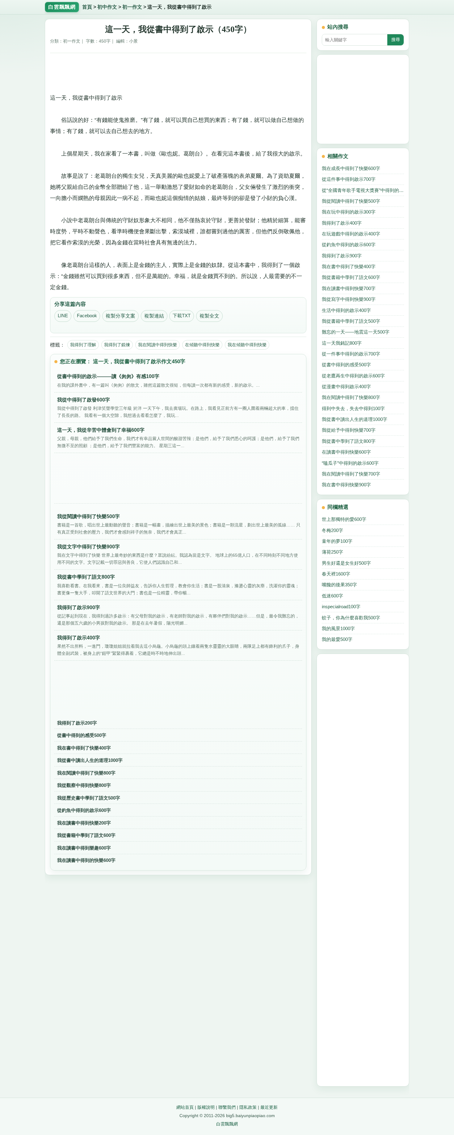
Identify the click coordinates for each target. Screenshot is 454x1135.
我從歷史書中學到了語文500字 (88, 797)
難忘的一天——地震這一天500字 (355, 332)
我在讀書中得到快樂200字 (84, 822)
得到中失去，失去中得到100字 (353, 408)
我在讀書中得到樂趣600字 (84, 847)
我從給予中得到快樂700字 (349, 430)
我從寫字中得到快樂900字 (349, 299)
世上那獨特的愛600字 (344, 519)
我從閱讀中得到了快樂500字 (351, 201)
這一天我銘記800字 (342, 343)
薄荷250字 (332, 552)
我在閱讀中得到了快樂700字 (351, 473)
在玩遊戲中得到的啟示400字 (351, 233)
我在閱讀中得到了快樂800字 (86, 772)
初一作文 (132, 7)
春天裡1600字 (336, 573)
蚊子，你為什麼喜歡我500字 (351, 617)
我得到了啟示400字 (342, 223)
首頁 (87, 7)
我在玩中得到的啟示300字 (349, 211)
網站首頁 (185, 1107)
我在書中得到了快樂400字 (84, 747)
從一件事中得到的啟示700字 (351, 353)
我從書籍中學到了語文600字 (86, 835)
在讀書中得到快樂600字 (346, 452)
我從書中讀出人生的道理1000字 (90, 760)
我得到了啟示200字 (77, 722)
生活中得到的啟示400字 (346, 310)
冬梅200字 (332, 530)
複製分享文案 (120, 315)
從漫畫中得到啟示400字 (346, 386)
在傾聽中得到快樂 (202, 344)
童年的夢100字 (337, 541)
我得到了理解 (83, 344)
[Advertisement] (178, 71)
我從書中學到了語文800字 (349, 441)
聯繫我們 (227, 1107)
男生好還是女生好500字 (346, 563)
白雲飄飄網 (227, 1123)
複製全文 (209, 315)
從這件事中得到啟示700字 (349, 179)
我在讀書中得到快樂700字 (349, 288)
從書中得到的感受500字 (81, 735)
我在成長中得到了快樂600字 (351, 168)
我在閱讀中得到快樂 (157, 344)
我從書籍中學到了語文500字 (351, 321)
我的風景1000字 (338, 628)
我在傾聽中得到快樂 (247, 344)
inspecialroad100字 (341, 606)
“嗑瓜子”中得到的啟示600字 (350, 463)
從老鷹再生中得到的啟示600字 (353, 375)
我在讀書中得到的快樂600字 (86, 860)
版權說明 (206, 1107)
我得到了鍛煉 (117, 344)
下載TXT (182, 315)
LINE (63, 315)
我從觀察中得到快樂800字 (84, 785)
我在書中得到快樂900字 (346, 484)
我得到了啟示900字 (342, 255)
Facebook (87, 315)
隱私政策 (248, 1107)
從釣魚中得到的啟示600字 (84, 810)
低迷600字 (332, 595)
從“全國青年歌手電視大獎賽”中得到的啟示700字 (363, 190)
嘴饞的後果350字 (339, 584)
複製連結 (154, 315)
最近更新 (269, 1107)
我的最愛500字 (337, 639)
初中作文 (107, 7)
